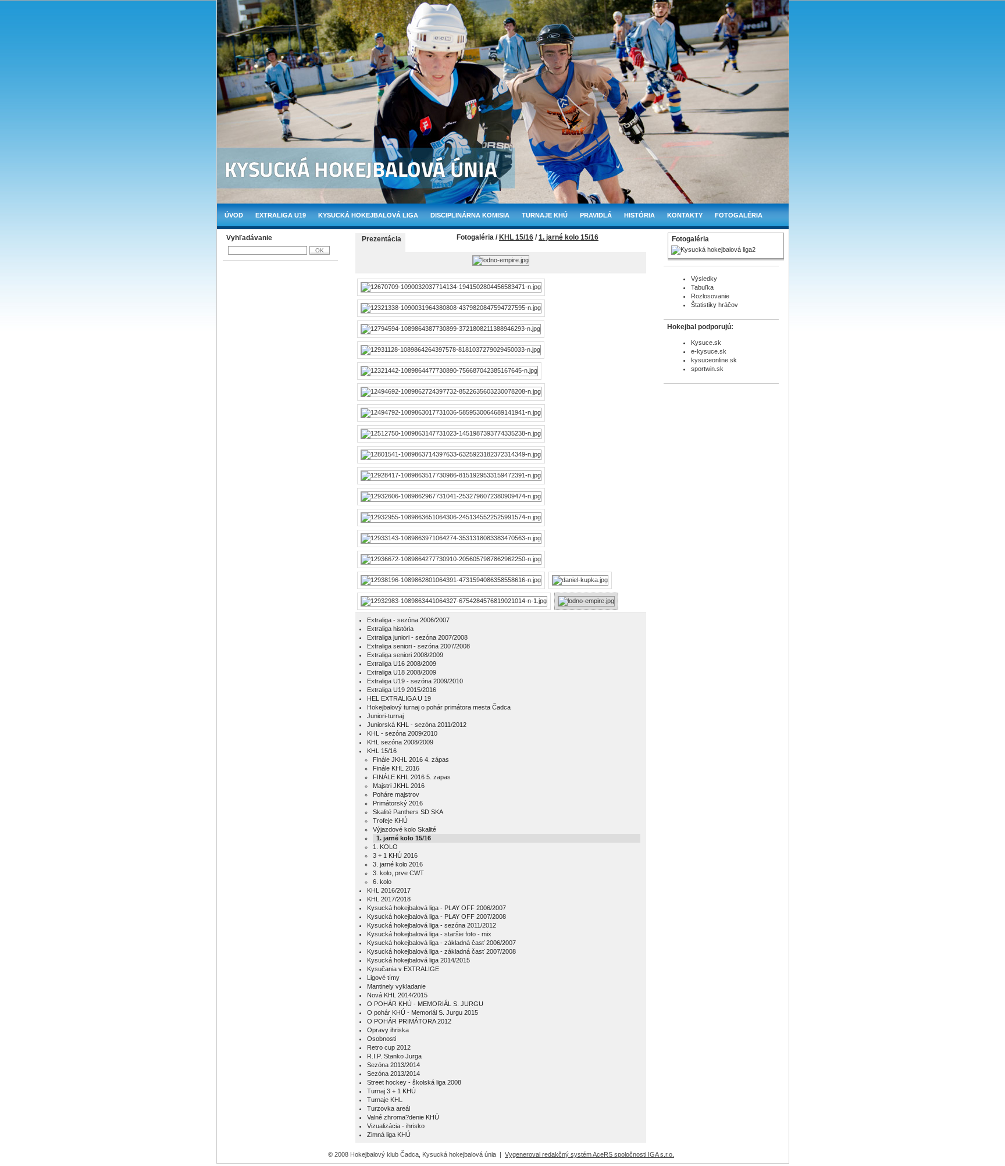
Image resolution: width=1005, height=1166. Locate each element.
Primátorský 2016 (398, 803)
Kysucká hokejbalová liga (368, 215)
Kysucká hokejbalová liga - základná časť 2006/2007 (441, 942)
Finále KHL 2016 (396, 768)
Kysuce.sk (706, 342)
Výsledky (704, 278)
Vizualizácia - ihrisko (396, 1125)
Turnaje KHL (384, 1099)
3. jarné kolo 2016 (398, 864)
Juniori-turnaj (385, 715)
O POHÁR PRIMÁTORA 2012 (409, 1021)
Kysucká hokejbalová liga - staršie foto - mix (429, 933)
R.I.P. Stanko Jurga (394, 1056)
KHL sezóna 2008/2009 (400, 742)
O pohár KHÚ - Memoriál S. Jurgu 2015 (422, 1012)
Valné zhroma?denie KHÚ (403, 1117)
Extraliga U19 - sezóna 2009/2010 (415, 681)
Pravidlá (596, 215)
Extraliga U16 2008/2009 (401, 663)
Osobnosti (381, 1038)
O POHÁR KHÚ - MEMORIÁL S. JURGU (425, 1003)
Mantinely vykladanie (396, 986)
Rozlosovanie (710, 296)
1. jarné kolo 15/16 (568, 237)
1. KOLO (385, 846)
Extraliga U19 (280, 215)
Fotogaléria (738, 215)
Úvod (233, 215)
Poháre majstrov (396, 794)
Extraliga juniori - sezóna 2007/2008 (417, 637)
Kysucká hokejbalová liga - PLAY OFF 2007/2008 (436, 916)
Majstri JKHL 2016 (399, 785)
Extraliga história (390, 628)
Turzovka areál (388, 1108)
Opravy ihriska (388, 1029)
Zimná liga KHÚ (389, 1134)
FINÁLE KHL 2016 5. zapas (412, 776)
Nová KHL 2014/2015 (397, 995)
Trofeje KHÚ (390, 820)
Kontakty (685, 215)
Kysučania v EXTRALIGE (403, 968)
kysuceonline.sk (714, 359)
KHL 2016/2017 (389, 890)
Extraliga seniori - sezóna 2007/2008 (418, 646)
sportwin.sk (707, 368)
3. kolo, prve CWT (398, 872)
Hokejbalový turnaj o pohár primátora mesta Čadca (439, 707)
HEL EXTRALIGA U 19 (399, 698)
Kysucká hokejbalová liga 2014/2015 (418, 960)
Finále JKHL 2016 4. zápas (411, 759)
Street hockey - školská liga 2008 (414, 1082)
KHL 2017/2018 (389, 899)
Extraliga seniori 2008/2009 (405, 654)
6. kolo (382, 881)
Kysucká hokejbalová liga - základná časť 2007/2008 (441, 951)
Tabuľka (702, 287)
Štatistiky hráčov (714, 304)
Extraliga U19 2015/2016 (401, 689)
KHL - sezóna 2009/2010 (402, 733)
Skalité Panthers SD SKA (408, 811)
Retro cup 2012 (389, 1047)
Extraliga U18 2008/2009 (401, 672)
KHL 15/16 (516, 237)
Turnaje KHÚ (545, 215)
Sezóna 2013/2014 (393, 1064)
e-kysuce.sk (708, 351)
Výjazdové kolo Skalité (404, 829)
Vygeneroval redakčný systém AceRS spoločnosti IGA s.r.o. (589, 1154)
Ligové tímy (383, 977)
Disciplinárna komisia (469, 215)
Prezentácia (381, 239)
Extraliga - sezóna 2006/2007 (408, 619)
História (639, 215)
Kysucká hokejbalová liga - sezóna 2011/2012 (431, 925)
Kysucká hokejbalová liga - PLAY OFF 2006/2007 (436, 907)
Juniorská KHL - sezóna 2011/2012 (416, 724)
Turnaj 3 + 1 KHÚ (391, 1090)
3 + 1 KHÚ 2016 (395, 855)
